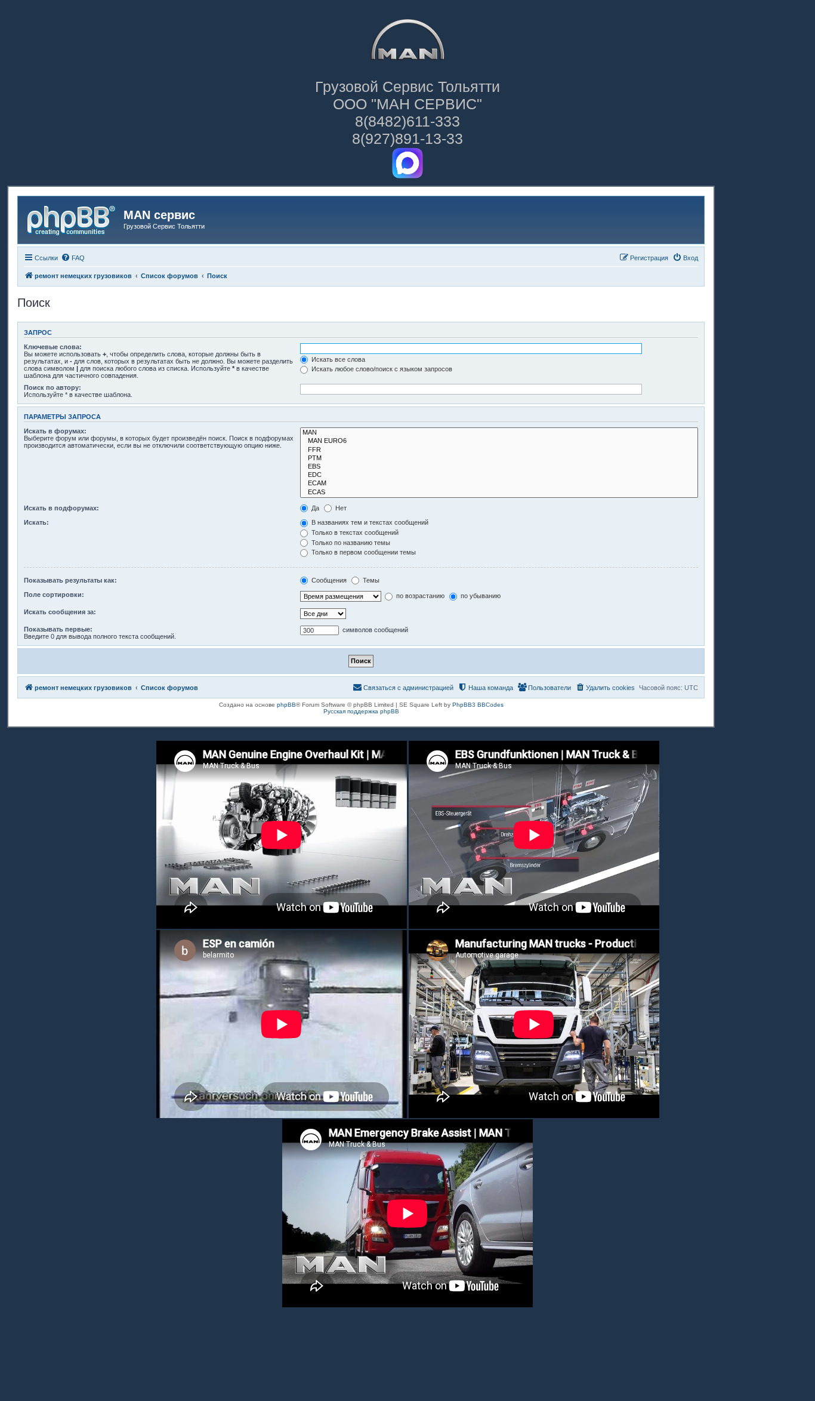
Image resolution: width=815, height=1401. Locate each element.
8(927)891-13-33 (407, 138)
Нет (340, 508)
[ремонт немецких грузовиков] (72, 218)
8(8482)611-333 (407, 121)
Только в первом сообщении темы (363, 552)
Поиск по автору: (52, 387)
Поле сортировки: (54, 594)
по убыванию (480, 595)
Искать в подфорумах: (61, 508)
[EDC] (499, 475)
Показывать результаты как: (70, 580)
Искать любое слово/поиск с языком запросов (381, 368)
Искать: (36, 522)
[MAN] (499, 433)
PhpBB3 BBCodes (478, 704)
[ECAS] (499, 492)
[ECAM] (499, 483)
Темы (370, 580)
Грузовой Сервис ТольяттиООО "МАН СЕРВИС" (407, 95)
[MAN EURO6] (499, 441)
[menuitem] (73, 258)
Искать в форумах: (55, 431)
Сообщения (328, 580)
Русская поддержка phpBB (361, 711)
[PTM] (499, 458)
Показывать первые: (58, 629)
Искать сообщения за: (60, 611)
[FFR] (499, 450)
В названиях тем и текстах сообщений (369, 522)
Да (314, 508)
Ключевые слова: (53, 346)
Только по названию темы (350, 542)
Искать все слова (337, 359)
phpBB (286, 704)
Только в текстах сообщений (354, 532)
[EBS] (499, 467)
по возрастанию (419, 595)
